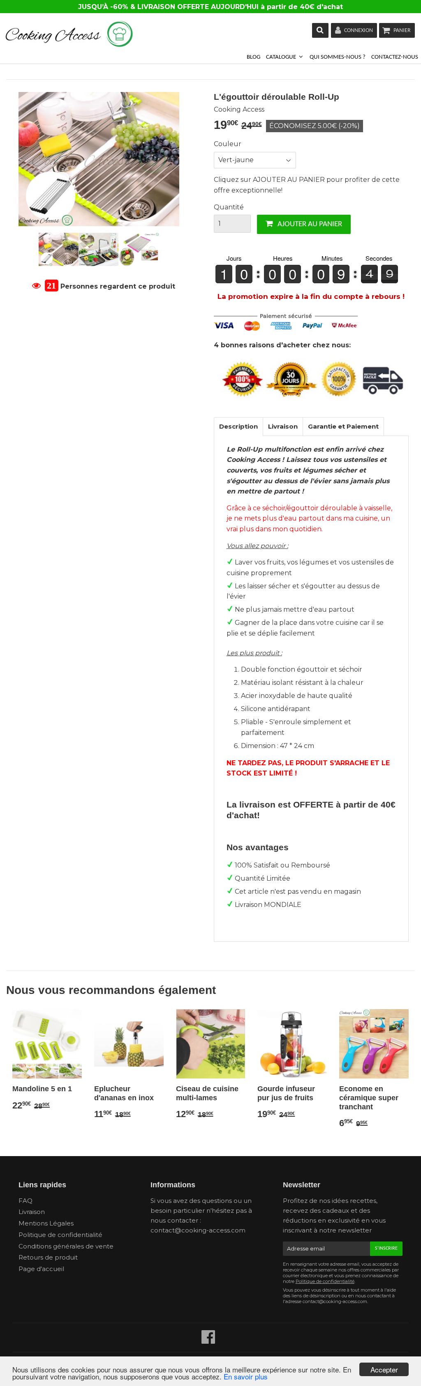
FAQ (25, 1201)
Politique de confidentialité (60, 1235)
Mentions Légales (46, 1223)
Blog (253, 57)
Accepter (384, 1369)
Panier (402, 31)
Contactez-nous (394, 57)
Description (238, 426)
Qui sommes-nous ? (337, 57)
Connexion (358, 31)
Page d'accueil (41, 1269)
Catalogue (281, 57)
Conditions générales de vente (66, 1246)
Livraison (283, 426)
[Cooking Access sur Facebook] (208, 1341)
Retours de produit (48, 1257)
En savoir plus (246, 1376)
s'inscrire (386, 1248)
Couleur (227, 144)
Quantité (229, 207)
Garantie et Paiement (343, 426)
